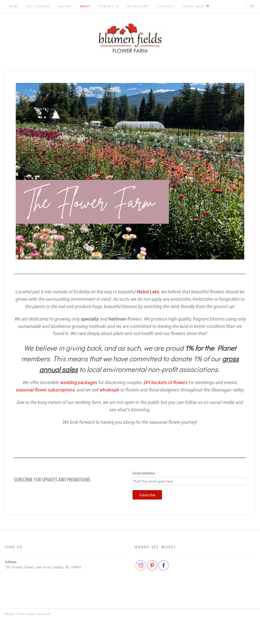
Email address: (144, 473)
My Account (138, 6)
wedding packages (78, 382)
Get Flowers (38, 6)
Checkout (166, 6)
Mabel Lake (148, 291)
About (85, 6)
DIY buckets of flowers (166, 382)
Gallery (65, 6)
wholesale (109, 389)
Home (14, 6)
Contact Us (109, 6)
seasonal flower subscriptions (45, 389)
